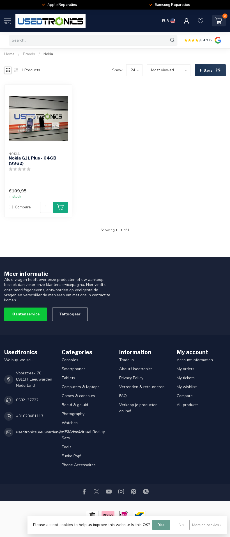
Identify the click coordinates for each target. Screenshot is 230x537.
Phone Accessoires (79, 465)
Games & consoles (78, 396)
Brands (29, 54)
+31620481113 (29, 416)
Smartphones (74, 369)
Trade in (126, 360)
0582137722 (27, 400)
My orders (185, 369)
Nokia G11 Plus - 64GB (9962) (32, 161)
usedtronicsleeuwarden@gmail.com (48, 432)
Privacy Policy (131, 378)
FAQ (123, 396)
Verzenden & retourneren (142, 387)
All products (188, 405)
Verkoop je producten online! (138, 408)
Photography (73, 414)
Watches (70, 422)
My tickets (186, 378)
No (181, 524)
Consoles (70, 360)
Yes (161, 524)
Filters (206, 70)
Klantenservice (26, 314)
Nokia (48, 54)
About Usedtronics (136, 369)
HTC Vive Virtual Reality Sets (83, 435)
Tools (67, 447)
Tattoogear (70, 314)
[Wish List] (200, 20)
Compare (23, 207)
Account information (195, 360)
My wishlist (187, 387)
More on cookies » (207, 524)
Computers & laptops (81, 387)
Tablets (68, 378)
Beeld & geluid (75, 405)
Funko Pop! (71, 456)
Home (9, 54)
